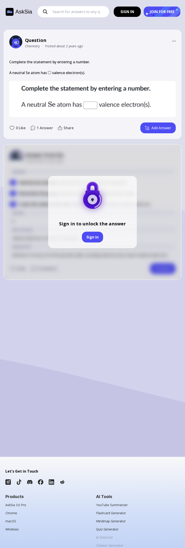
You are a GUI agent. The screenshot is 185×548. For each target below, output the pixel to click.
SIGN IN (127, 11)
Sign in (92, 237)
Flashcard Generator (111, 513)
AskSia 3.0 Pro (15, 505)
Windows (12, 529)
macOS (10, 521)
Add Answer (161, 127)
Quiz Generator (107, 529)
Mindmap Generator (111, 521)
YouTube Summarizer (112, 505)
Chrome (11, 513)
